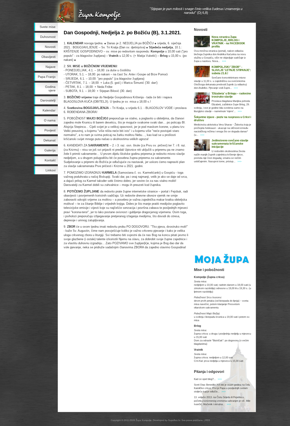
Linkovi (51, 170)
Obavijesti (48, 57)
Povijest (50, 130)
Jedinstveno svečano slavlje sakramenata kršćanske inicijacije (230, 143)
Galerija (50, 150)
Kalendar (49, 110)
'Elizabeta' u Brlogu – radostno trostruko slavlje (231, 95)
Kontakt (50, 160)
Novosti (50, 47)
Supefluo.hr (174, 420)
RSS (207, 420)
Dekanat (50, 140)
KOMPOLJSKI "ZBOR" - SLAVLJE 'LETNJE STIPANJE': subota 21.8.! (231, 70)
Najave (51, 67)
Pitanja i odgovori (209, 372)
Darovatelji (48, 100)
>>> (224, 61)
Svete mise (48, 27)
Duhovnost (48, 37)
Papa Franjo (47, 77)
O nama (50, 120)
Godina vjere (50, 88)
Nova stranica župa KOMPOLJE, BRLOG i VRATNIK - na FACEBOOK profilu (228, 41)
